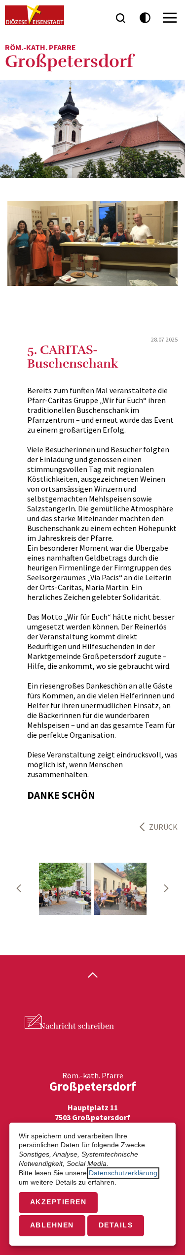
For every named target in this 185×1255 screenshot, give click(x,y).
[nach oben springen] (92, 976)
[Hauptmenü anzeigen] (170, 18)
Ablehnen (52, 1225)
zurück (163, 827)
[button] (18, 888)
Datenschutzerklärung (123, 1173)
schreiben (76, 1026)
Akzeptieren (58, 1202)
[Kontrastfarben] (145, 18)
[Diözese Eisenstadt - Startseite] (34, 15)
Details (116, 1225)
